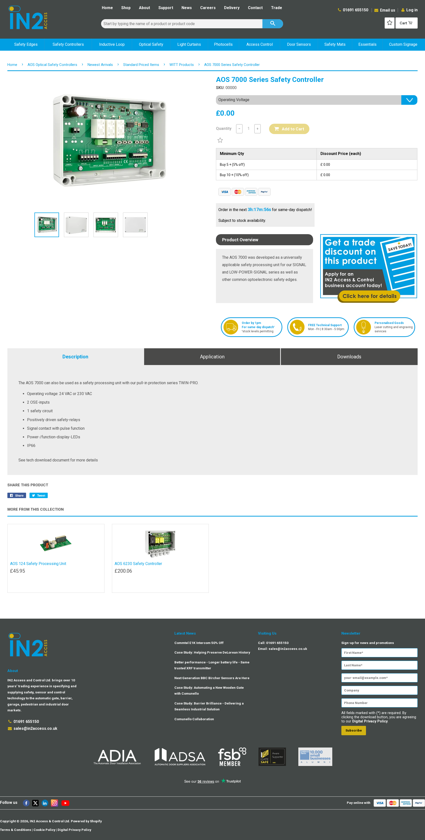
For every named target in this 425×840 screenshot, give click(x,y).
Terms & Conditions (15, 830)
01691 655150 (355, 10)
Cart (404, 23)
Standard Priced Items (141, 64)
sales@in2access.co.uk (35, 728)
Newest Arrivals (100, 64)
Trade (276, 7)
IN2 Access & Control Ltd (49, 821)
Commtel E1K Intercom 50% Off (199, 643)
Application (212, 357)
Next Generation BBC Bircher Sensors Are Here (211, 678)
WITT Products (181, 64)
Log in (412, 10)
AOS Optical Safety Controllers (52, 64)
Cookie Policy (44, 830)
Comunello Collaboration (194, 719)
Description (75, 357)
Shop (126, 7)
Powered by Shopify (86, 821)
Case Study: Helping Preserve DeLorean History (212, 652)
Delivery (232, 7)
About (144, 7)
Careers (208, 7)
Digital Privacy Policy (370, 721)
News (187, 7)
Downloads (349, 357)
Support (165, 7)
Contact (255, 7)
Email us (387, 10)
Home (107, 7)
